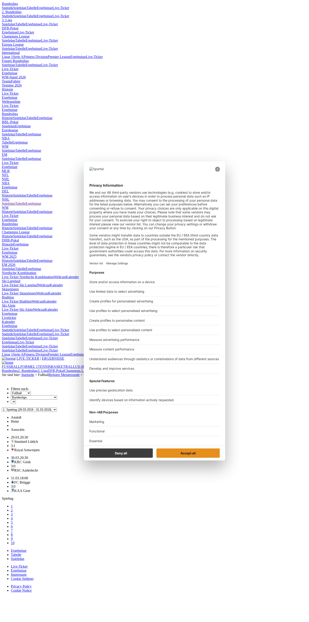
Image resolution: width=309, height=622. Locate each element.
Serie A (18, 57)
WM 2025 (9, 256)
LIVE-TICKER (28, 358)
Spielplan (19, 8)
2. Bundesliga (11, 12)
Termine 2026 (12, 85)
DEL (5, 191)
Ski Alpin (8, 305)
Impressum (18, 574)
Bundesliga (10, 4)
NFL (5, 175)
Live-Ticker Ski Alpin (17, 309)
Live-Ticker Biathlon (17, 301)
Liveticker (9, 318)
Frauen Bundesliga (15, 61)
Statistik (7, 8)
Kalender (72, 277)
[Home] (7, 362)
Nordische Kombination (19, 273)
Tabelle (31, 8)
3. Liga (7, 20)
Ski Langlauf (11, 281)
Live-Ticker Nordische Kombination (28, 277)
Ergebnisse (44, 8)
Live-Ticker (60, 8)
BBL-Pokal (10, 122)
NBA (6, 138)
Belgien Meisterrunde (64, 375)
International (11, 53)
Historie (7, 89)
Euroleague (10, 130)
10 (12, 543)
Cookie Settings (22, 579)
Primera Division (36, 57)
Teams (6, 81)
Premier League (59, 57)
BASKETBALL (63, 367)
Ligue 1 (7, 57)
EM (4, 155)
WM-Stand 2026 (14, 77)
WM (5, 146)
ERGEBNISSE (53, 358)
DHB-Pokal (10, 240)
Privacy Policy (21, 586)
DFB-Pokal (10, 28)
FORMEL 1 (29, 367)
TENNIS (44, 367)
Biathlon (8, 297)
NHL (6, 179)
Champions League (16, 36)
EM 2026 (8, 265)
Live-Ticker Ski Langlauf (20, 285)
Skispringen (10, 289)
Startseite (27, 375)
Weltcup (60, 277)
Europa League (13, 44)
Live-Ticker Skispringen (19, 293)
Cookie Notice (21, 590)
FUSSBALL (11, 367)
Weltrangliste (11, 102)
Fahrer (15, 81)
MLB (6, 171)
